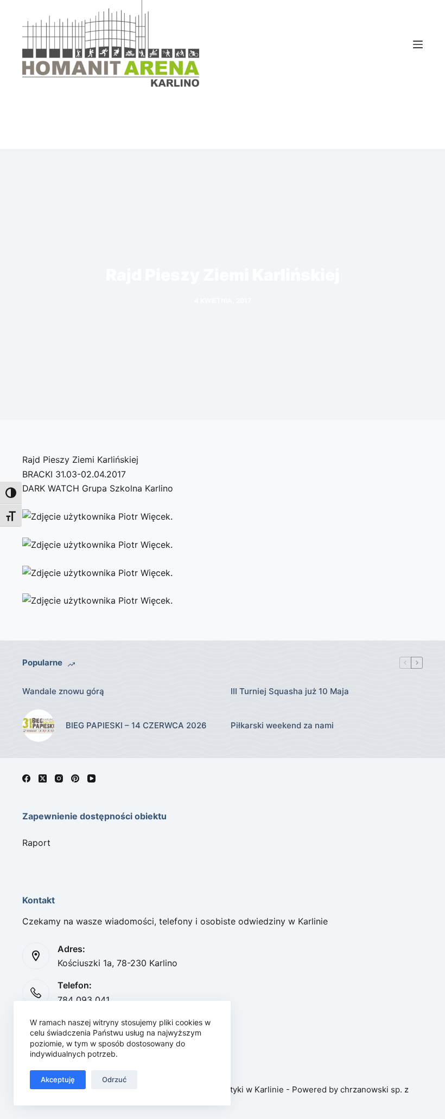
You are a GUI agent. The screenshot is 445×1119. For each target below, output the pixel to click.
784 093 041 (84, 999)
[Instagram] (59, 778)
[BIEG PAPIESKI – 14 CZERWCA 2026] (38, 725)
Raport (36, 842)
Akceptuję (58, 1079)
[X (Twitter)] (43, 778)
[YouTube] (91, 778)
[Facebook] (26, 778)
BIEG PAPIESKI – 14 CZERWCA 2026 (136, 725)
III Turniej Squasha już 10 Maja (290, 691)
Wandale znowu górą (63, 691)
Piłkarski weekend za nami (282, 725)
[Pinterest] (75, 778)
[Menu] (418, 44)
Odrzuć (114, 1079)
